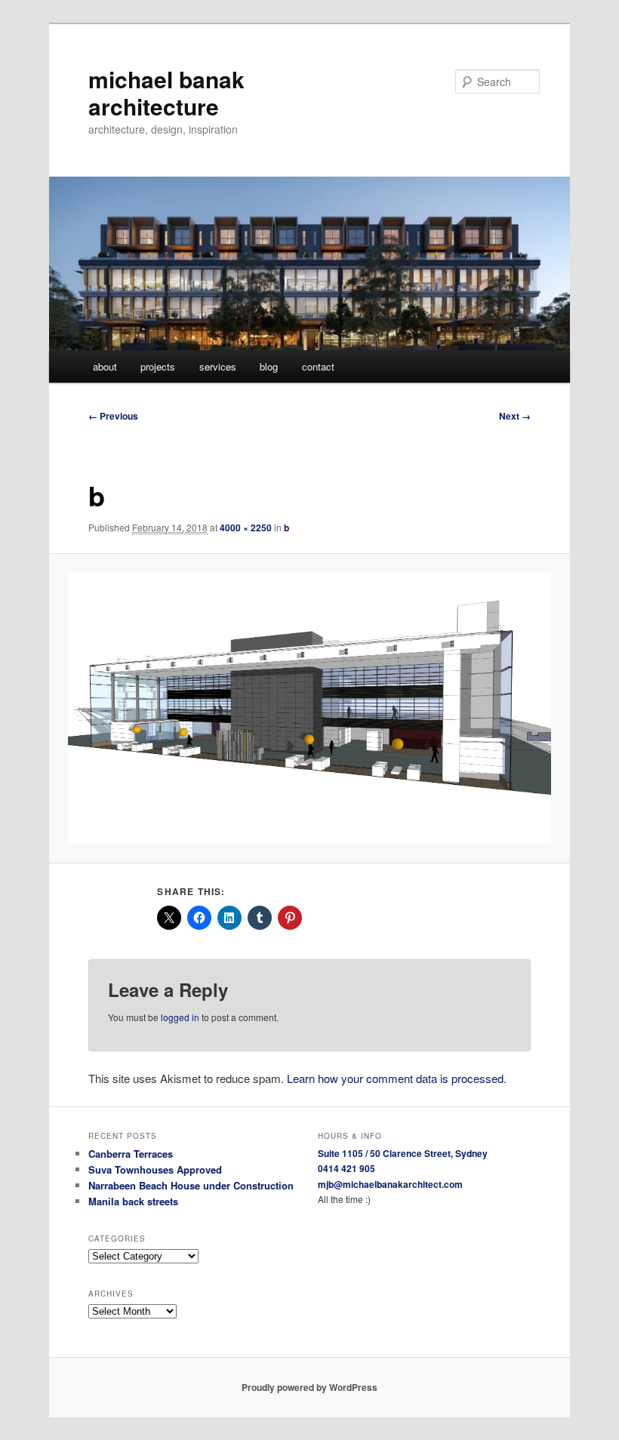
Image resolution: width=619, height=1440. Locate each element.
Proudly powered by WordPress (309, 1387)
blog (269, 366)
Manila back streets (133, 1201)
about (105, 366)
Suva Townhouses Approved (155, 1169)
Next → (515, 416)
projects (157, 366)
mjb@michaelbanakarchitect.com (390, 1184)
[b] (310, 708)
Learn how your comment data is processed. (397, 1078)
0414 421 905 (346, 1168)
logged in (180, 1017)
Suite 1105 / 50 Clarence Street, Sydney (403, 1153)
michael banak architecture (166, 92)
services (217, 366)
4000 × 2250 (246, 527)
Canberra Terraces (130, 1153)
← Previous (113, 416)
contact (318, 366)
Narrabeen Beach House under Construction (191, 1185)
